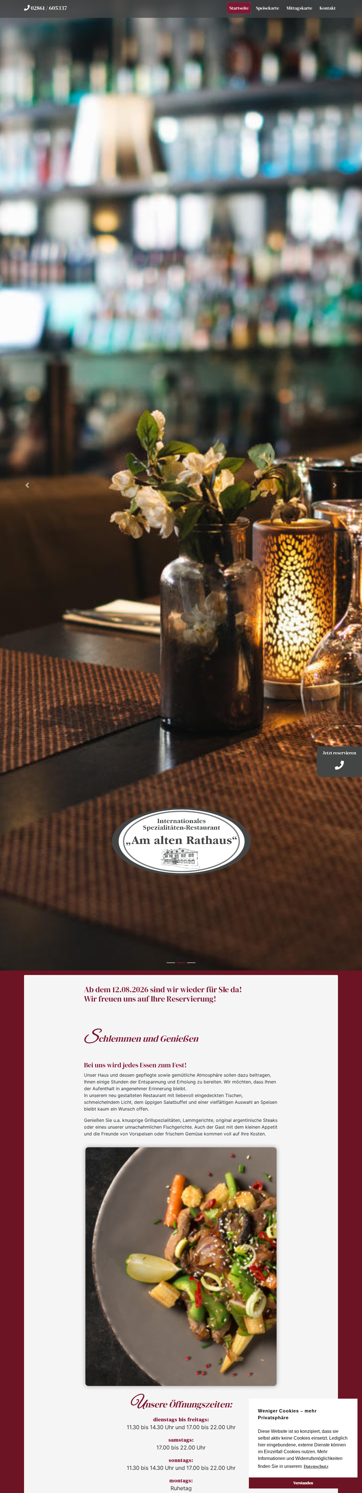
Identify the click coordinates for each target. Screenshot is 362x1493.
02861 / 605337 (48, 8)
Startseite (239, 8)
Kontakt (328, 8)
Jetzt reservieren (339, 753)
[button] (27, 485)
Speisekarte (267, 8)
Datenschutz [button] (316, 1466)
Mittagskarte (299, 8)
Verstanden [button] (303, 1483)
